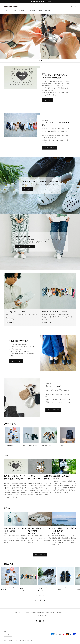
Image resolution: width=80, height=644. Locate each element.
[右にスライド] (43, 595)
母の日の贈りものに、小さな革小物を (40, 529)
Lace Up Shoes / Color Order (27, 587)
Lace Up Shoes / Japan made (10, 587)
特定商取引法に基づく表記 (38, 612)
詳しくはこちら (16, 361)
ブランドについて (50, 147)
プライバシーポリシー (40, 615)
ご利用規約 (49, 612)
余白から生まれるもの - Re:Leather (15, 529)
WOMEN (19, 246)
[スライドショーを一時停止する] (49, 60)
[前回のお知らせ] (4, 1)
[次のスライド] (45, 60)
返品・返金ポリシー (58, 612)
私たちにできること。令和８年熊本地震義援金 (15, 477)
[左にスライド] (36, 595)
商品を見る (9, 322)
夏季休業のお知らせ (61, 476)
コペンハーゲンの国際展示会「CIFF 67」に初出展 (40, 477)
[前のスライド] (30, 60)
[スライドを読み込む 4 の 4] (41, 61)
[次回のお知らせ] (75, 1)
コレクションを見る (53, 409)
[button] (7, 10)
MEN (30, 246)
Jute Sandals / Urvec (63, 587)
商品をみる (27, 189)
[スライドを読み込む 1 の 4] (34, 61)
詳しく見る (48, 100)
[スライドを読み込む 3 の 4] (39, 61)
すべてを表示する (40, 554)
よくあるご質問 (25, 612)
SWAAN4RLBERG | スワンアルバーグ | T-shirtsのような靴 (20, 640)
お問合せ (17, 612)
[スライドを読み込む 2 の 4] (37, 61)
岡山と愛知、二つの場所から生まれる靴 (64, 529)
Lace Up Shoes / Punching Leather (46, 587)
